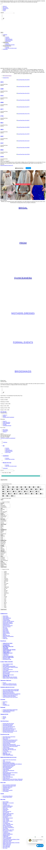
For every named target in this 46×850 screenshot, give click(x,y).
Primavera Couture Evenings (8, 674)
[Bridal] (5, 504)
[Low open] (4, 523)
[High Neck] (3, 548)
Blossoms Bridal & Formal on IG (6, 165)
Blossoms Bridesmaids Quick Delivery (10, 772)
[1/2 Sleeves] (4, 557)
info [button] (3, 445)
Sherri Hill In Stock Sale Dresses (9, 736)
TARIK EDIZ (5, 836)
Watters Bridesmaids (7, 773)
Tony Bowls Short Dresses (8, 732)
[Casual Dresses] (5, 506)
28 (37, 489)
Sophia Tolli (5, 638)
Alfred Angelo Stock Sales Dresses (9, 759)
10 (34, 487)
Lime (5, 576)
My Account (5, 7)
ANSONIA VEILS (6, 788)
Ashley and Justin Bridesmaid (8, 770)
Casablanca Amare (6, 832)
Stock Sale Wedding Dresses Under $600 (11, 690)
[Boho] (4, 510)
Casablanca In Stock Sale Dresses (9, 695)
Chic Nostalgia (6, 791)
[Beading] (3, 531)
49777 (1, 109)
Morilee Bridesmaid (6, 711)
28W (11, 493)
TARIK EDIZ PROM (7, 837)
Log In (4, 10)
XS (33, 493)
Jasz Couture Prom (6, 845)
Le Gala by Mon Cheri (7, 751)
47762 (1, 116)
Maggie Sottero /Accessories (8, 802)
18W (21, 491)
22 (23, 489)
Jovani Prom (5, 648)
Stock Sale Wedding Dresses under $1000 (11, 689)
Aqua (5, 577)
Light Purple (6, 587)
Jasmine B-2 (5, 771)
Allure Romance (6, 619)
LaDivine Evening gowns (8, 669)
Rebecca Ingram (6, 632)
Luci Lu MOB (5, 670)
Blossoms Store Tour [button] (7, 462)
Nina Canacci (5, 738)
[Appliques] (3, 530)
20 (18, 489)
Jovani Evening (6, 668)
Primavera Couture (6, 658)
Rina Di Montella (6, 673)
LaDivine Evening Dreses (8, 806)
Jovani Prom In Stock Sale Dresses (9, 741)
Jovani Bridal (5, 628)
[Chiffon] (3, 537)
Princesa (4, 682)
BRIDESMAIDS (23, 371)
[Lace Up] (4, 522)
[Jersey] (3, 539)
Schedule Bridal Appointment (8, 417)
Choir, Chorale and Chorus (8, 824)
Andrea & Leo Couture (7, 643)
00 (9, 487)
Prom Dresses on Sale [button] (4, 734)
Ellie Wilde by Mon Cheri (8, 646)
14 (4, 489)
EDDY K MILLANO (7, 814)
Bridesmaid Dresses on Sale (8, 766)
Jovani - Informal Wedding (8, 754)
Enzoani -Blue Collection (7, 622)
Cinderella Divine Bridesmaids (8, 710)
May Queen (5, 848)
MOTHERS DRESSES (23, 313)
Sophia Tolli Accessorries (7, 790)
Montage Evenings (6, 672)
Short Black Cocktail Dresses (8, 827)
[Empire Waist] (3, 553)
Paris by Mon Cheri (6, 737)
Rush (4, 718)
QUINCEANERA (23, 278)
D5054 (2, 156)
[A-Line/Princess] (3, 552)
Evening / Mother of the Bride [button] (6, 661)
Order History (5, 430)
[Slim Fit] (3, 555)
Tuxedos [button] (2, 793)
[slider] (41, 476)
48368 (1, 102)
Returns (4, 416)
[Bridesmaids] (5, 505)
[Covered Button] (4, 520)
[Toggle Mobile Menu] (0, 439)
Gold (5, 601)
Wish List (4, 6)
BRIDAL (23, 208)
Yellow (5, 571)
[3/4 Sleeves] (4, 558)
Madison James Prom (7, 843)
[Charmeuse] (3, 536)
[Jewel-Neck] (3, 549)
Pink (5, 589)
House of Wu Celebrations (8, 776)
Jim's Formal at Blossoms (7, 796)
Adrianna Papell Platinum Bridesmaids (10, 709)
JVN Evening (5, 822)
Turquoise (6, 578)
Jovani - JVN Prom (7, 650)
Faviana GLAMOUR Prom (8, 748)
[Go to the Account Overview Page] (0, 4)
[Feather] (3, 538)
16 (9, 489)
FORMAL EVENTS (23, 342)
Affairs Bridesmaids (6, 761)
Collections (5, 442)
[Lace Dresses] (4, 512)
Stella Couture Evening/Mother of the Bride (11, 842)
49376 (1, 82)
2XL (14, 496)
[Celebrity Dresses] (4, 515)
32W (22, 493)
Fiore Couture (5, 629)
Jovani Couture (6, 651)
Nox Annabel (5, 828)
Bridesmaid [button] (2, 707)
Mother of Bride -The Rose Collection (10, 678)
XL (8, 496)
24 (27, 489)
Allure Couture (6, 616)
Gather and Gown (6, 778)
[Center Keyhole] (4, 516)
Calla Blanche (5, 831)
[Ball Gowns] (4, 509)
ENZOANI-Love (6, 624)
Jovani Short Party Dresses (8, 724)
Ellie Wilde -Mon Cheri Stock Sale (9, 749)
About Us (5, 421)
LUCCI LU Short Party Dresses (9, 726)
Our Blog (4, 424)
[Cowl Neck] (3, 546)
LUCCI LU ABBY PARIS (8, 657)
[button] (5, 34)
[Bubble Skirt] (4, 514)
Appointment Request (7, 425)
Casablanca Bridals (6, 620)
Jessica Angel (5, 647)
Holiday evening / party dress (8, 829)
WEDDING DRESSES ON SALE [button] (7, 687)
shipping (4, 717)
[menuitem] (24, 6)
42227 (1, 143)
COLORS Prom (6, 645)
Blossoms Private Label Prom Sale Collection (11, 745)
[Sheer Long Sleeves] (4, 560)
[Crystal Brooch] (3, 533)
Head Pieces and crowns (7, 786)
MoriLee (4, 634)
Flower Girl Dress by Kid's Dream (9, 784)
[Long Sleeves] (4, 559)
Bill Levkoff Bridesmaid (7, 767)
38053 (1, 129)
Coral (5, 597)
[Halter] (3, 547)
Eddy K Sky (5, 808)
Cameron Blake (6, 665)
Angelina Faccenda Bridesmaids (9, 765)
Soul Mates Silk (6, 675)
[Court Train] (3, 544)
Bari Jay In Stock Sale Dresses (8, 762)
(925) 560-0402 (3, 411)
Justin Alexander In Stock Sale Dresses (10, 697)
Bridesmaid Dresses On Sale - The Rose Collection (12, 780)
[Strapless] (4, 565)
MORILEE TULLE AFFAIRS (9, 774)
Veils (4, 702)
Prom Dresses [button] (3, 640)
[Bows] (3, 532)
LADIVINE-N (6, 653)
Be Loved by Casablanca (7, 830)
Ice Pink (5, 588)
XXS (28, 493)
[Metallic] (2, 526)
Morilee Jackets (6, 789)
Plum (5, 594)
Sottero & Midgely (6, 633)
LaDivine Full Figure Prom (8, 656)
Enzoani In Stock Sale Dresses (8, 692)
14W (10, 491)
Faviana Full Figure (6, 743)
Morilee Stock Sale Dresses (8, 691)
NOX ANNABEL (6, 846)
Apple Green (6, 573)
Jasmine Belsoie (6, 769)
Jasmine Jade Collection (7, 840)
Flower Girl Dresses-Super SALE (9, 785)
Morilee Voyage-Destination (8, 636)
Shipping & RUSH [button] (4, 714)
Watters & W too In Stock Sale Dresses (10, 694)
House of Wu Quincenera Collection (10, 684)
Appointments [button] (6, 455)
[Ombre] (2, 528)
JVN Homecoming (6, 823)
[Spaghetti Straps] (4, 564)
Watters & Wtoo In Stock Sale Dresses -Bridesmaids (13, 779)
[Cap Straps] (4, 562)
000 (5, 487)
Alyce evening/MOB (7, 838)
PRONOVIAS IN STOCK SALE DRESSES (11, 693)
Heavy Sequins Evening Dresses (9, 666)
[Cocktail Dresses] (5, 507)
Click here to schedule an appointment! (7, 438)
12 (39, 487)
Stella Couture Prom (7, 844)
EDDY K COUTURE (7, 807)
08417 (1, 122)
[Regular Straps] (4, 563)
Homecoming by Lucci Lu (8, 727)
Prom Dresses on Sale (7, 659)
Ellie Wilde (5, 803)
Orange (5, 596)
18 (13, 489)
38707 (1, 136)
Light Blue (6, 579)
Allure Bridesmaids (6, 775)
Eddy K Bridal (5, 801)
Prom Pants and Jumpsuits (8, 817)
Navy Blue (6, 583)
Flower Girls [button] (3, 782)
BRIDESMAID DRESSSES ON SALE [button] (8, 757)
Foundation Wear (6, 705)
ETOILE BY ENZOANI (7, 625)
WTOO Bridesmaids (7, 768)
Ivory (5, 598)
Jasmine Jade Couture (7, 841)
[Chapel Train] (3, 543)
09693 (1, 149)
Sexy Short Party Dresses (7, 826)
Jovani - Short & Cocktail (8, 821)
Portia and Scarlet (6, 753)
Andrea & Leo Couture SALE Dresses (10, 746)
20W (27, 491)
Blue (5, 582)
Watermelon (6, 593)
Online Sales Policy (6, 422)
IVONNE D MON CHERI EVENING (10, 667)
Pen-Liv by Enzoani (6, 626)
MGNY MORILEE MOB (8, 664)
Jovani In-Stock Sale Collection (9, 649)
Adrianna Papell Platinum (8, 834)
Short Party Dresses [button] (4, 721)
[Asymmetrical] (3, 542)
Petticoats (4, 703)
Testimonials (5, 468)
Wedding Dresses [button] (3, 613)
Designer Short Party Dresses (8, 723)
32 (4, 491)
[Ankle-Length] (3, 541)
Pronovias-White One (7, 811)
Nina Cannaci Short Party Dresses (9, 728)
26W (5, 493)
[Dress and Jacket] (4, 511)
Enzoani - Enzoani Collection (8, 621)
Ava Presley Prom (6, 804)
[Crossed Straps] (4, 521)
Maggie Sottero (6, 630)
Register (4, 9)
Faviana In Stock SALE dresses (9, 742)
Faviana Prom (5, 750)
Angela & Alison (6, 747)
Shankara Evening (6, 835)
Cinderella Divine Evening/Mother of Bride (11, 839)
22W (32, 491)
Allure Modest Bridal (7, 618)
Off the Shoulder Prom (7, 815)
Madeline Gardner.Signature (8, 813)
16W (15, 491)
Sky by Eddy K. (6, 812)
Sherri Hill (5, 752)
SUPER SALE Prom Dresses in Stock (10, 739)
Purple (5, 584)
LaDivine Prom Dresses (7, 652)
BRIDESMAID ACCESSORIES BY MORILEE (12, 764)
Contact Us (5, 414)
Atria (4, 760)
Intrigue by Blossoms (7, 825)
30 (41, 489)
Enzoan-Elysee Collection (8, 623)
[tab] (24, 445)
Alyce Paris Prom (6, 644)
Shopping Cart (5, 8)
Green (5, 575)
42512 (1, 95)
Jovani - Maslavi (6, 818)
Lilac (5, 585)
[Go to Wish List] (2, 3)
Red (5, 595)
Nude (5, 600)
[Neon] (2, 527)
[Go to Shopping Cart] (0, 3)
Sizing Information (6, 423)
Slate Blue (6, 581)
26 (32, 489)
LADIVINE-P (5, 655)
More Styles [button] (2, 799)
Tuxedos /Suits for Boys (7, 797)
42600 (1, 88)
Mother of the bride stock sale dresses (10, 676)
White (5, 607)
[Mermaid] (3, 554)
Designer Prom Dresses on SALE (9, 744)
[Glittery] (2, 525)
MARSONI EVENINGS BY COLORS (10, 671)
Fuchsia (5, 591)
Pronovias (5, 637)
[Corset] (4, 517)
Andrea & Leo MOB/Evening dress (9, 683)
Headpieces (5, 701)
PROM (23, 243)
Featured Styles (6, 77)
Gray (5, 604)
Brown (5, 602)
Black (5, 603)
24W (38, 491)
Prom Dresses (5, 816)
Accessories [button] (2, 699)
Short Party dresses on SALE (8, 729)
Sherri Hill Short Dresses (7, 725)
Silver (5, 606)
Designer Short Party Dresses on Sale (10, 730)
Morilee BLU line (6, 635)
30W (16, 493)
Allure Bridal (5, 615)
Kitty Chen (5, 627)
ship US (4, 716)
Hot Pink (6, 590)
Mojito (5, 572)
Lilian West (5, 810)
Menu (2, 32)
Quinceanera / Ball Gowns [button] (5, 680)
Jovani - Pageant (6, 820)
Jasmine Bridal (5, 809)
